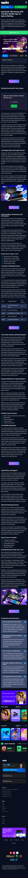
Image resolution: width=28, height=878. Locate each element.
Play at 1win (14, 81)
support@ (4, 791)
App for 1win (14, 463)
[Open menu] (26, 2)
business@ (4, 794)
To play (21, 702)
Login (7, 7)
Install (21, 835)
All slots (18, 706)
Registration (21, 7)
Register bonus (11, 48)
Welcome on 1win (14, 207)
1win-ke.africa (8, 791)
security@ (4, 792)
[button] (24, 51)
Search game (9, 701)
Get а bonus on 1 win (14, 611)
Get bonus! (14, 106)
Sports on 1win (14, 327)
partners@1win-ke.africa (6, 796)
